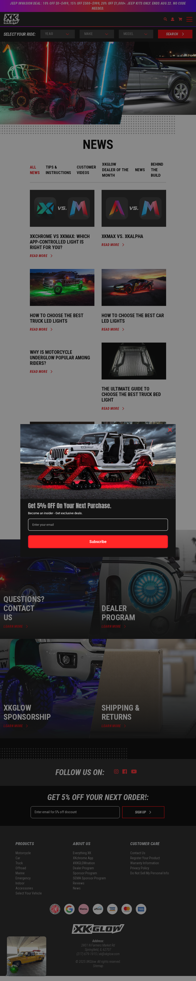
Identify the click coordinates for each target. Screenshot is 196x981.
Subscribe (98, 541)
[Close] (170, 430)
